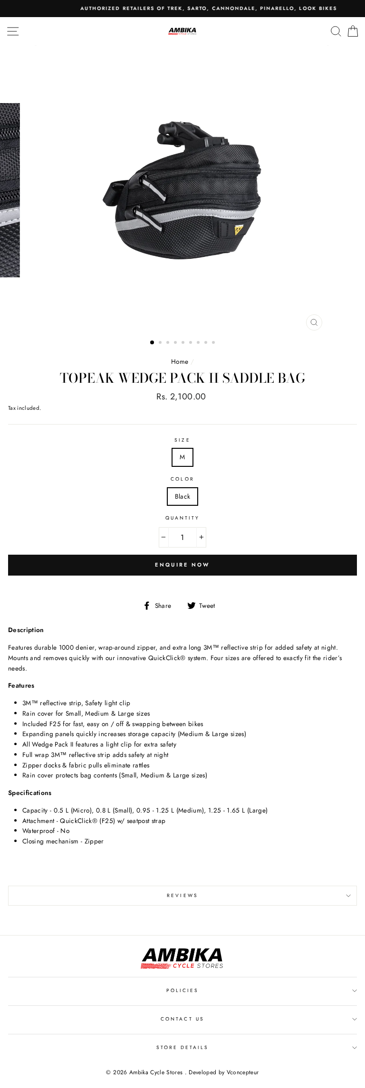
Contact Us (182, 1018)
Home (179, 361)
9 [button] (214, 343)
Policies (182, 990)
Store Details (182, 1047)
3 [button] (168, 343)
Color (182, 479)
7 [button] (199, 343)
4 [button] (176, 343)
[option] (182, 8)
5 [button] (184, 343)
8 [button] (206, 343)
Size (182, 440)
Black (183, 496)
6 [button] (191, 343)
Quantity (182, 517)
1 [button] (152, 343)
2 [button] (161, 343)
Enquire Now (182, 564)
